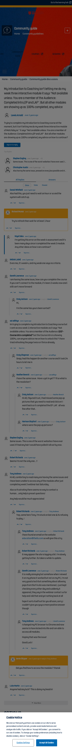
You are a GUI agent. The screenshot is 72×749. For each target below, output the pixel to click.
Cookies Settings (23, 743)
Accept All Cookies (46, 743)
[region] (36, 730)
